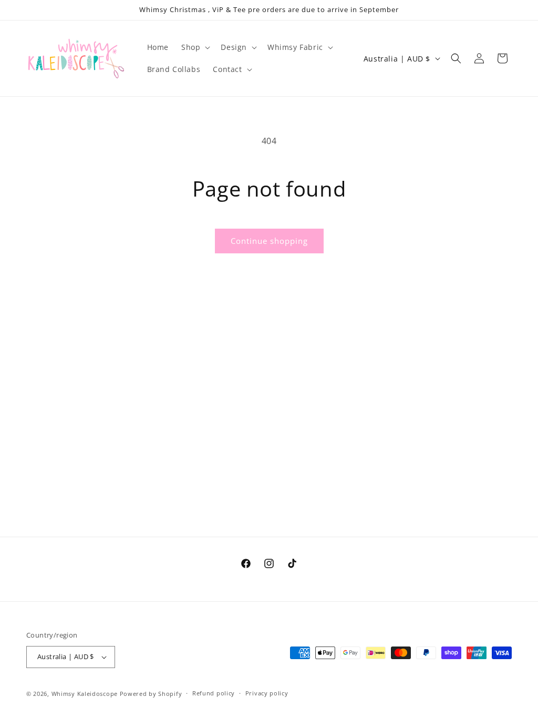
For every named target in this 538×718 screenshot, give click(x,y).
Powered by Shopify (151, 694)
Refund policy (213, 693)
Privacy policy (266, 693)
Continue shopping (269, 240)
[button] (194, 47)
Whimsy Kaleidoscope (84, 694)
